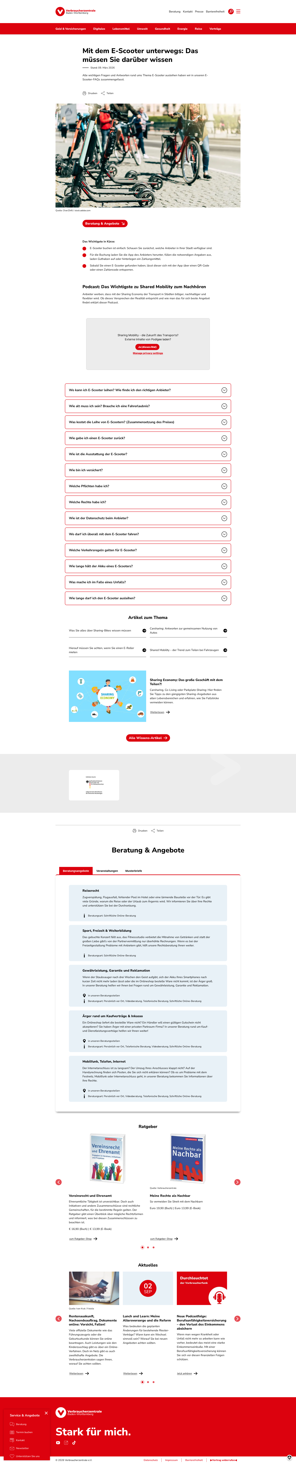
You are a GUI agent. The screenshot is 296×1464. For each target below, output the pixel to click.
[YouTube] (58, 1443)
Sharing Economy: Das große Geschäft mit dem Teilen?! (186, 682)
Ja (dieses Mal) (147, 346)
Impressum (171, 1460)
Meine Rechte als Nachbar (170, 1196)
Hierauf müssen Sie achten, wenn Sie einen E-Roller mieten (101, 650)
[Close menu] (46, 1413)
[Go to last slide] (59, 1182)
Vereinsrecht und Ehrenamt (90, 1196)
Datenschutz (151, 1460)
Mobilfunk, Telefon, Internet (103, 1061)
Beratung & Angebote (102, 223)
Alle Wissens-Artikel (145, 738)
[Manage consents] (289, 1457)
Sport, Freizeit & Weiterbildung (106, 930)
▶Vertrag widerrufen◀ (223, 1460)
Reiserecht (90, 890)
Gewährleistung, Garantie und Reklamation (116, 970)
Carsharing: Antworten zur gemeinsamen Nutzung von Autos (183, 630)
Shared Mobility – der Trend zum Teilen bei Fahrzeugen (184, 650)
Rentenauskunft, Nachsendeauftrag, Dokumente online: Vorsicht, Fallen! (93, 1320)
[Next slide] (237, 1182)
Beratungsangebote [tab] (76, 870)
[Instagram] (66, 1443)
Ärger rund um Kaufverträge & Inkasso (112, 1016)
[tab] (142, 1247)
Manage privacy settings (148, 353)
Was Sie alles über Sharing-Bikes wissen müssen (100, 630)
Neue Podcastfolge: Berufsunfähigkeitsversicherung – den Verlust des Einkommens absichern (201, 1322)
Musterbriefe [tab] (133, 870)
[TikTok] (74, 1443)
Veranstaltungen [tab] (107, 870)
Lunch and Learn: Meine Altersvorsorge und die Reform (147, 1318)
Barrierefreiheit (194, 1460)
